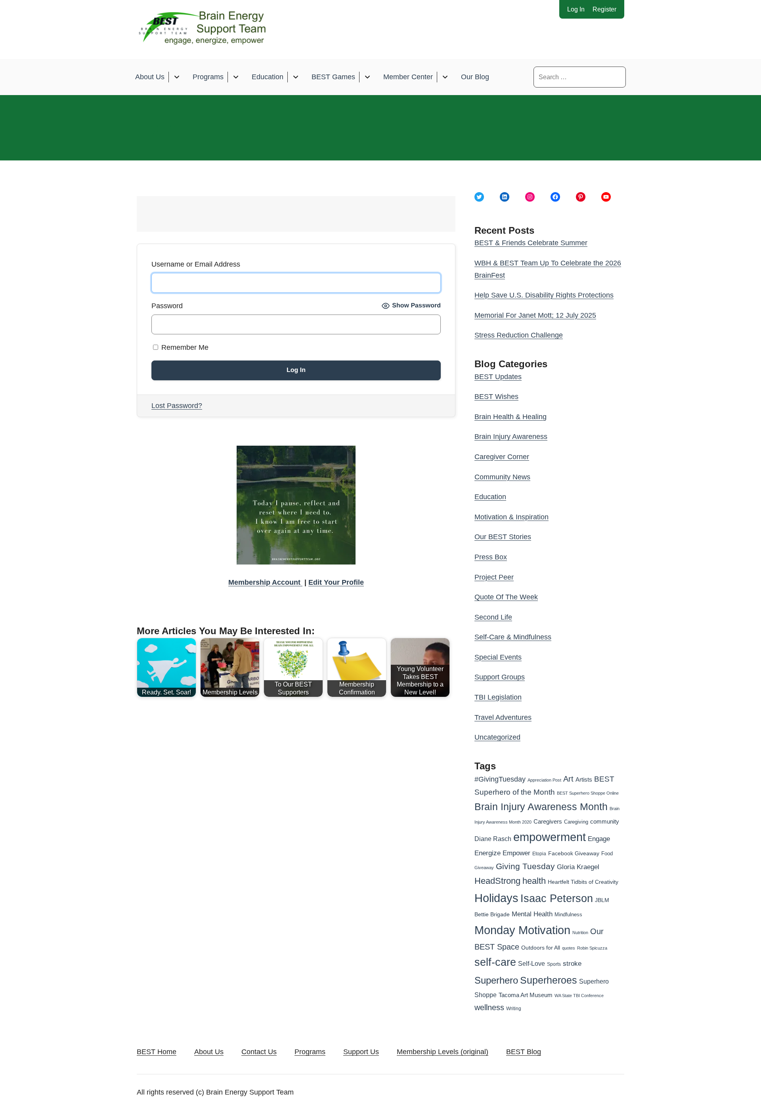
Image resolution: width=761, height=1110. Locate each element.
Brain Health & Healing (510, 417)
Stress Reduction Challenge (518, 335)
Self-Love (531, 963)
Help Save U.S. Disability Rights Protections (544, 295)
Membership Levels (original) (442, 1052)
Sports (554, 964)
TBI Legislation (498, 697)
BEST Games (333, 77)
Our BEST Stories (502, 537)
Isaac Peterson (556, 898)
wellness (489, 1007)
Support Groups (499, 677)
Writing (513, 1008)
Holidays (496, 898)
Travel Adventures (503, 717)
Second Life (493, 617)
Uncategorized (497, 737)
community (604, 821)
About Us (149, 77)
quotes (568, 948)
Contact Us (259, 1052)
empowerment (549, 837)
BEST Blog (523, 1052)
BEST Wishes (496, 397)
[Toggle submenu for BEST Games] (367, 77)
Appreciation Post (544, 780)
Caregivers (547, 821)
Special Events (498, 657)
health (534, 881)
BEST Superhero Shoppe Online (588, 793)
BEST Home (156, 1052)
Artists (584, 779)
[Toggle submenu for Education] (295, 77)
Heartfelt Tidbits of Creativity (583, 882)
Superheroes (548, 980)
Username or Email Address (195, 264)
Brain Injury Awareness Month (541, 806)
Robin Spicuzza (592, 948)
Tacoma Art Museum (526, 995)
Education (267, 77)
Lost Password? (176, 406)
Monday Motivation (522, 929)
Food (607, 853)
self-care (495, 962)
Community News (502, 477)
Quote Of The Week (506, 597)
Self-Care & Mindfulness (512, 637)
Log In (576, 9)
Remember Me (183, 347)
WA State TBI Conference (579, 995)
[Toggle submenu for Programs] (236, 77)
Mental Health (532, 914)
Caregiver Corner (501, 457)
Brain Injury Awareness (510, 437)
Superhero (496, 980)
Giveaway (484, 867)
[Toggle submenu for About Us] (176, 77)
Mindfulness (568, 914)
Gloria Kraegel (578, 867)
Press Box (490, 557)
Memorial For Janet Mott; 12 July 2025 (535, 315)
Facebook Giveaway (573, 853)
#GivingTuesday (500, 779)
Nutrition (580, 932)
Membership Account (265, 582)
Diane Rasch (492, 838)
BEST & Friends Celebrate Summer (530, 243)
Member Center (408, 77)
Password (167, 306)
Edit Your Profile (336, 582)
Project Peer (494, 577)
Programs (208, 77)
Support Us (361, 1052)
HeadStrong (497, 881)
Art (568, 778)
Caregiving (576, 822)
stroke (572, 963)
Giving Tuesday (525, 866)
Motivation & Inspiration (511, 517)
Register (604, 9)
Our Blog (475, 77)
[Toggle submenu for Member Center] (445, 77)
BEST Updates (498, 377)
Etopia (539, 853)
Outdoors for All (540, 947)
